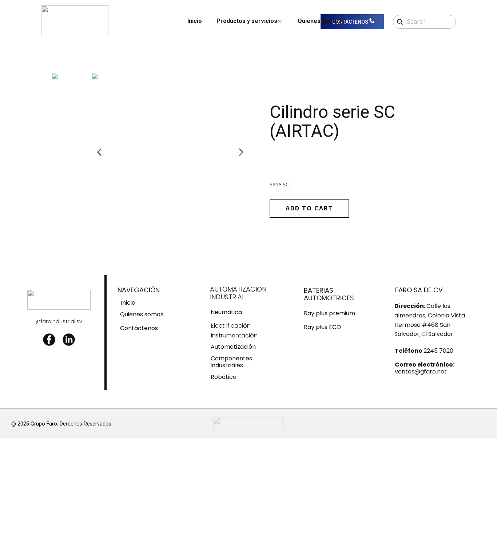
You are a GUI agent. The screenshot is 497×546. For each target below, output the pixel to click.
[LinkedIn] (69, 339)
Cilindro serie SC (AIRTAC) (332, 122)
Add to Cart (309, 208)
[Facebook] (49, 339)
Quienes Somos (319, 20)
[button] (99, 152)
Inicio (194, 20)
